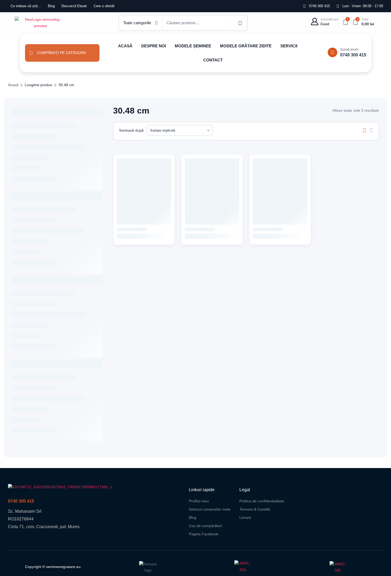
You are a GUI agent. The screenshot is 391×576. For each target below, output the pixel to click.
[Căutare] (235, 23)
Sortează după (131, 130)
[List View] (371, 130)
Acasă (13, 85)
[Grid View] (365, 130)
